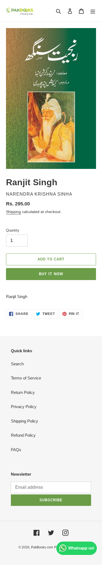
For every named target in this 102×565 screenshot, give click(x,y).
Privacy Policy (23, 406)
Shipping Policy (24, 421)
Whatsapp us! (81, 548)
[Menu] (92, 11)
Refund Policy (23, 435)
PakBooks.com (42, 547)
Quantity (12, 230)
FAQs (16, 449)
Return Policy (23, 392)
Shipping (13, 211)
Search (17, 364)
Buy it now (51, 274)
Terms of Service (26, 378)
